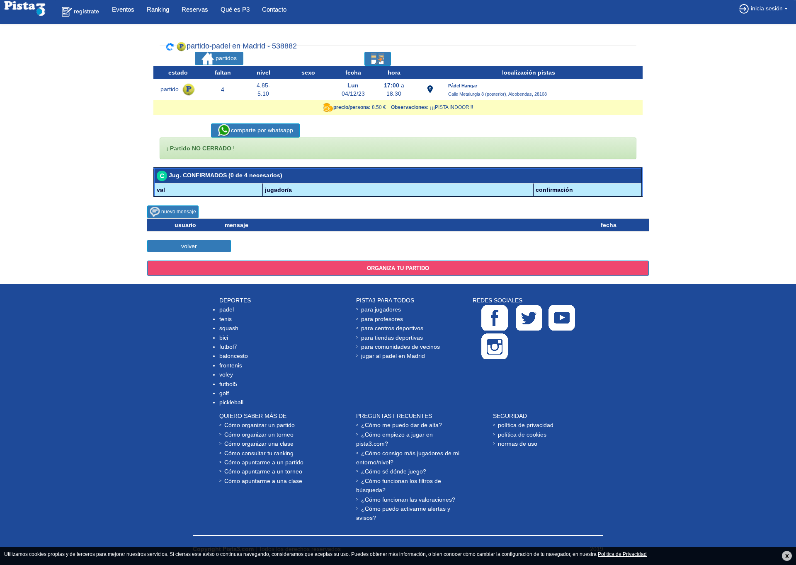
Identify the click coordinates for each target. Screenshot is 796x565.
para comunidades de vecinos (400, 346)
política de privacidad (525, 425)
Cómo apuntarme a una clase (263, 481)
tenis (225, 319)
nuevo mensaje (178, 212)
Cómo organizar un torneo (259, 434)
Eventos (123, 9)
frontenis (230, 365)
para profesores (382, 319)
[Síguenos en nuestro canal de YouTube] (561, 318)
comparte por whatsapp (262, 130)
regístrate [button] (85, 11)
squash (228, 328)
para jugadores (381, 309)
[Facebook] (494, 318)
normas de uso (517, 443)
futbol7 (228, 346)
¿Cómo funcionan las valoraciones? (408, 499)
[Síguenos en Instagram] (494, 346)
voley (226, 374)
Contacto (274, 9)
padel (226, 309)
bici (223, 337)
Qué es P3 (235, 9)
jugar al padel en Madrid (393, 356)
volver (189, 246)
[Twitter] (529, 318)
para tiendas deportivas (392, 337)
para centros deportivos (392, 328)
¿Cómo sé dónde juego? (393, 471)
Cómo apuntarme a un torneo (263, 471)
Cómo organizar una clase (259, 443)
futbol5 (228, 384)
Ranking (158, 9)
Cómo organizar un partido (259, 425)
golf (224, 393)
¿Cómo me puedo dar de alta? (401, 425)
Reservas (195, 9)
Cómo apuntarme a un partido (263, 462)
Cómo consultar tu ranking (259, 453)
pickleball (231, 402)
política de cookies (522, 434)
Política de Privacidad (622, 554)
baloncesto (233, 356)
